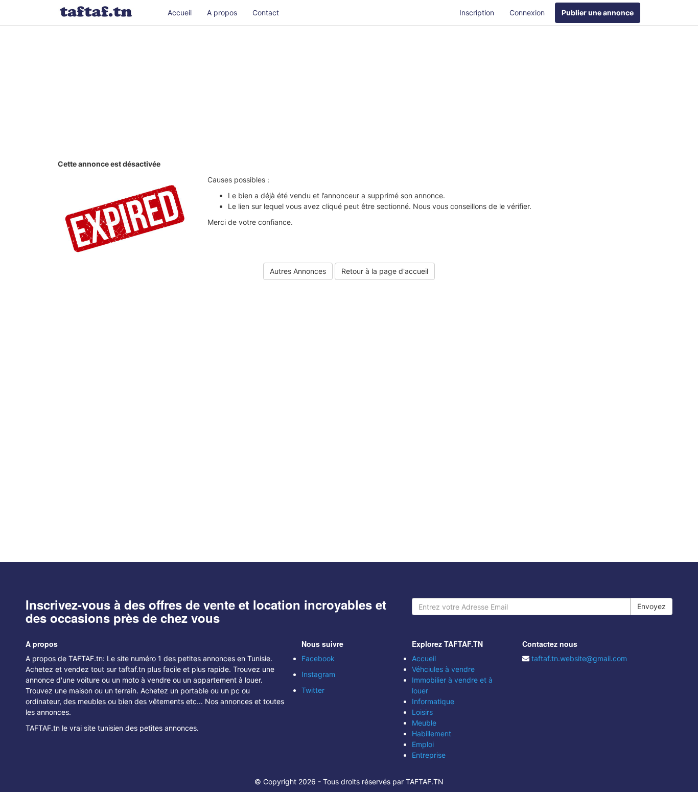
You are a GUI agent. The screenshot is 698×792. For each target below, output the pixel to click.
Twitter (312, 690)
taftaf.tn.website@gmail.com (579, 658)
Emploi (423, 744)
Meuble (424, 722)
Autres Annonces (298, 271)
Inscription (476, 12)
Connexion (527, 12)
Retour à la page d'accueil (384, 271)
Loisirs (422, 712)
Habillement (431, 733)
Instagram (318, 674)
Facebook (318, 658)
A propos (222, 12)
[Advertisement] (349, 94)
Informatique (433, 701)
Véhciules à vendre (443, 669)
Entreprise (429, 755)
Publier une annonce (598, 12)
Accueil (180, 12)
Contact (265, 12)
